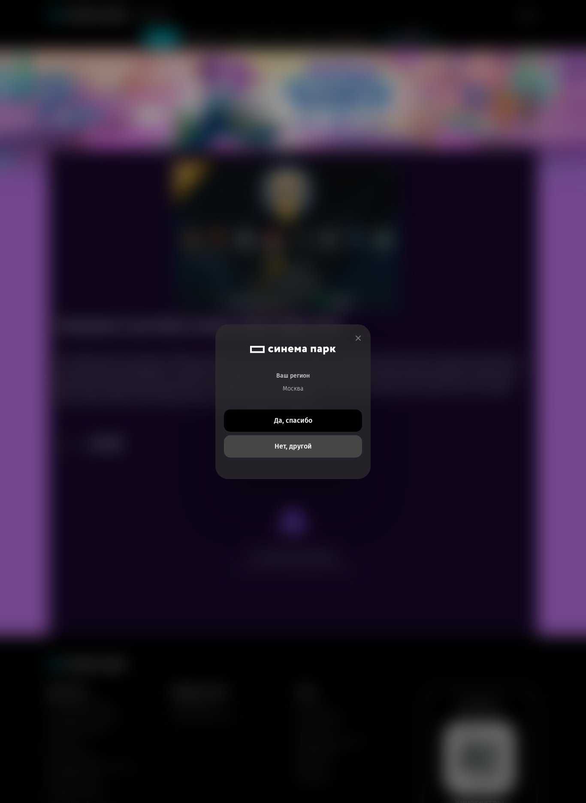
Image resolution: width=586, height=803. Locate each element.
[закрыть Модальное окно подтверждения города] (358, 338)
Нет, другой (293, 446)
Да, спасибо (293, 420)
